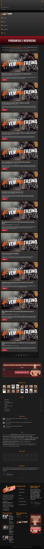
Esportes (26, 437)
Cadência (27, 434)
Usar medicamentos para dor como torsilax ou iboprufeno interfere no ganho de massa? (18, 222)
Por (16, 75)
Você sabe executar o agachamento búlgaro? (14, 426)
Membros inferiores (9, 442)
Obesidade (17, 444)
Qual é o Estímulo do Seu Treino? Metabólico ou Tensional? (16, 418)
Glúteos (11, 439)
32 (18, 355)
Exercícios (34, 437)
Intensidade (15, 441)
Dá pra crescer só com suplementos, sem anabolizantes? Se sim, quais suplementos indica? (19, 343)
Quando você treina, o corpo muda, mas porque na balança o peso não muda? (17, 282)
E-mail (22, 367)
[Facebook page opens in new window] (3, 508)
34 (24, 355)
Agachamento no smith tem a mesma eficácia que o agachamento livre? (16, 74)
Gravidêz (16, 439)
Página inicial (21, 488)
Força (5, 439)
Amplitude (21, 434)
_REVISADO (4, 193)
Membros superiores (20, 442)
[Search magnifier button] (42, 9)
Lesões (21, 441)
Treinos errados (12, 446)
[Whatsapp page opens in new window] (8, 508)
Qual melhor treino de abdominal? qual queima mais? (12, 192)
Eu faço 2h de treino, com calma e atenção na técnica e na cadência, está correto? (19, 133)
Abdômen (4, 434)
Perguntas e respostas (7, 75)
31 (16, 355)
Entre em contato (22, 500)
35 (26, 355)
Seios (35, 444)
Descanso (6, 436)
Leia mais (4, 79)
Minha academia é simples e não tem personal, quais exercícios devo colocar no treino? (18, 312)
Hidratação (21, 439)
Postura (31, 444)
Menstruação (28, 442)
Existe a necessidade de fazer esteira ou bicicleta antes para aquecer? (16, 162)
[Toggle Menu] (42, 1)
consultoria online (24, 48)
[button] (19, 476)
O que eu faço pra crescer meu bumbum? (10, 253)
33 (21, 355)
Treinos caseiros (5, 446)
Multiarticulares (9, 444)
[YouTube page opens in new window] (5, 508)
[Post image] (4, 419)
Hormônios (7, 441)
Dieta (13, 436)
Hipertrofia (30, 439)
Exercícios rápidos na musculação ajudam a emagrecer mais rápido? (16, 103)
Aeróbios (14, 434)
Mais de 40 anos (27, 441)
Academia (8, 434)
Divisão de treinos (24, 436)
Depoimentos (21, 491)
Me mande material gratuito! (22, 372)
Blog (20, 494)
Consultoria (21, 497)
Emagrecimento (18, 437)
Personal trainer (24, 444)
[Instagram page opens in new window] (6, 508)
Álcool (17, 446)
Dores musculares (7, 437)
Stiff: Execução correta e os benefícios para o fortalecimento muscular (18, 422)
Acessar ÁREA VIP (22, 503)
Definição (33, 434)
